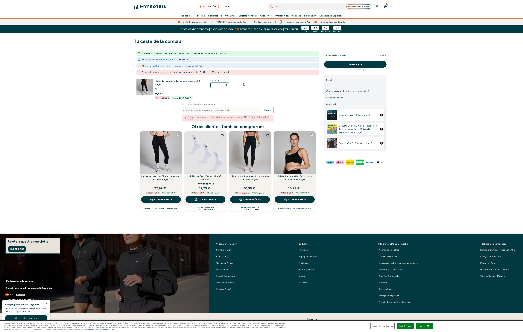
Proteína (200, 16)
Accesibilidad (385, 289)
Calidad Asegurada (388, 256)
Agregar (267, 110)
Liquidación (310, 16)
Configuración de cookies (19, 281)
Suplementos (215, 16)
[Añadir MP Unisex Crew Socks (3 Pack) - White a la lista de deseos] (222, 135)
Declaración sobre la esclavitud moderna (398, 263)
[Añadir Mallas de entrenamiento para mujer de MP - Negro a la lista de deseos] (267, 135)
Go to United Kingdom (26, 318)
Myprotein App (487, 263)
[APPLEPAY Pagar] (380, 162)
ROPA (228, 6)
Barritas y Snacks (248, 16)
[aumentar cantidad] (226, 85)
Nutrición (303, 250)
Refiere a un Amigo (497, 250)
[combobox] (320, 6)
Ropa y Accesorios (308, 256)
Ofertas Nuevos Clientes (288, 16)
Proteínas (303, 263)
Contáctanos (222, 256)
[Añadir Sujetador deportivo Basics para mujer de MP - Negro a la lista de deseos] (312, 135)
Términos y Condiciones (390, 269)
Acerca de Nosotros (389, 250)
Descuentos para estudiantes (494, 269)
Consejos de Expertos (330, 16)
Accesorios (266, 16)
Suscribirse (17, 249)
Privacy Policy (93, 330)
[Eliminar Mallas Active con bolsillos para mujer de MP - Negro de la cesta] (243, 85)
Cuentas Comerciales (389, 276)
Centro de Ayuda (224, 263)
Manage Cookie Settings (382, 326)
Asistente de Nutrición (360, 6)
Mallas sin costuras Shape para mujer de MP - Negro (160, 178)
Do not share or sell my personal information (29, 288)
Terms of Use (108, 330)
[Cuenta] (377, 6)
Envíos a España (224, 289)
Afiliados (383, 282)
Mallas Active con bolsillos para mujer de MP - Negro (178, 83)
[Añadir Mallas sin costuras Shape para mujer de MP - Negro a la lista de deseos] (178, 135)
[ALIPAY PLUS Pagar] (370, 162)
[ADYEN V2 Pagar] (360, 162)
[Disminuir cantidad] (213, 85)
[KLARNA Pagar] (340, 162)
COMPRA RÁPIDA (163, 199)
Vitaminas (230, 16)
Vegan (302, 276)
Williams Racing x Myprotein (493, 276)
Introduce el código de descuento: (200, 104)
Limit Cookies (405, 326)
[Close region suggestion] (47, 303)
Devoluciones (223, 269)
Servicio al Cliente (225, 250)
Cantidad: (214, 80)
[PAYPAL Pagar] (330, 162)
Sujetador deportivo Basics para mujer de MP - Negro (295, 178)
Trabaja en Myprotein (389, 296)
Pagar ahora (355, 64)
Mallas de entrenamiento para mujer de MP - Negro (250, 178)
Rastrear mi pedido (225, 282)
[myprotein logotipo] (150, 6)
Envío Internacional (225, 276)
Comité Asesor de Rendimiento (394, 302)
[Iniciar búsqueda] (271, 6)
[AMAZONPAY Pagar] (350, 162)
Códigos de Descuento (491, 256)
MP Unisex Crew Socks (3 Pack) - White (205, 178)
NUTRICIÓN (209, 6)
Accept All (424, 326)
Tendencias (187, 16)
